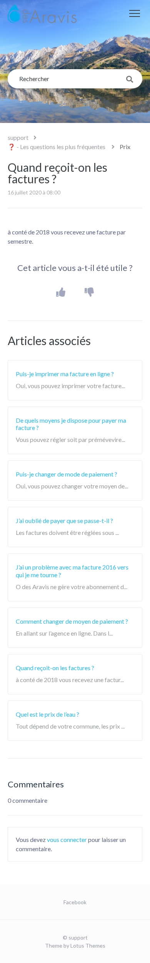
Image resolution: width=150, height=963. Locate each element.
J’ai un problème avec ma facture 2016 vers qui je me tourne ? (72, 570)
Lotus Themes (87, 945)
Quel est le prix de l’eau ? (47, 714)
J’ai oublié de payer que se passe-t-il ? (64, 520)
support (18, 137)
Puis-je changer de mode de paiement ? (66, 474)
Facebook (75, 902)
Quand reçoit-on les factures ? (55, 667)
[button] (134, 13)
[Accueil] (42, 13)
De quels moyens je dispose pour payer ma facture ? (71, 424)
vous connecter (67, 839)
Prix (125, 146)
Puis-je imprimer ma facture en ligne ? (65, 373)
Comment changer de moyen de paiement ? (72, 621)
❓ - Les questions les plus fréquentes (57, 146)
